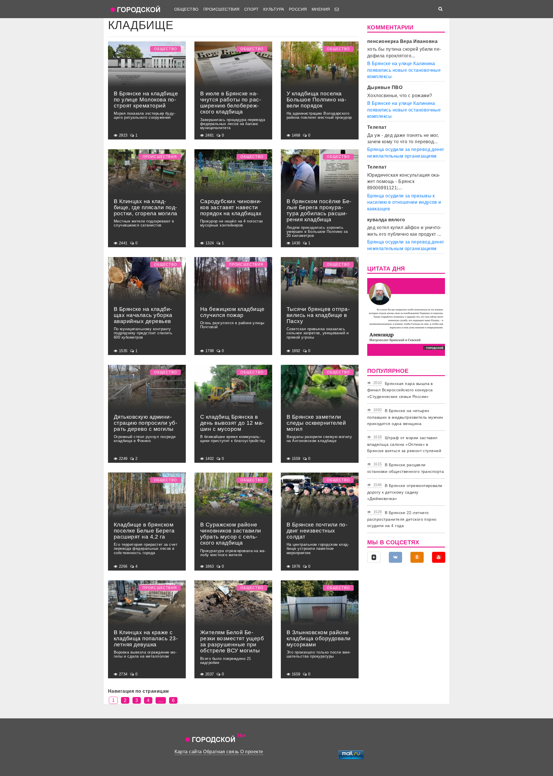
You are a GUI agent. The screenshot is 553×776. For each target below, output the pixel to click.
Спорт (251, 9)
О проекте (251, 751)
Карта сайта (188, 751)
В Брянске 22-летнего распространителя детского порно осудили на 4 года (402, 519)
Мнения (321, 9)
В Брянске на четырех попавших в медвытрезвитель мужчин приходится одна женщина (405, 417)
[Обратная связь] (336, 9)
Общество (186, 9)
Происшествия (221, 9)
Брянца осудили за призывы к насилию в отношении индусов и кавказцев (404, 202)
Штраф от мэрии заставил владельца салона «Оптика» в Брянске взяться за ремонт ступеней (404, 444)
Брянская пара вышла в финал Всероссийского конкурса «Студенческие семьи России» (400, 390)
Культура (273, 9)
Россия (298, 9)
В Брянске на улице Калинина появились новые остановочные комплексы (404, 70)
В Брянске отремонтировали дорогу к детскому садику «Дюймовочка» (404, 492)
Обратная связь (221, 751)
